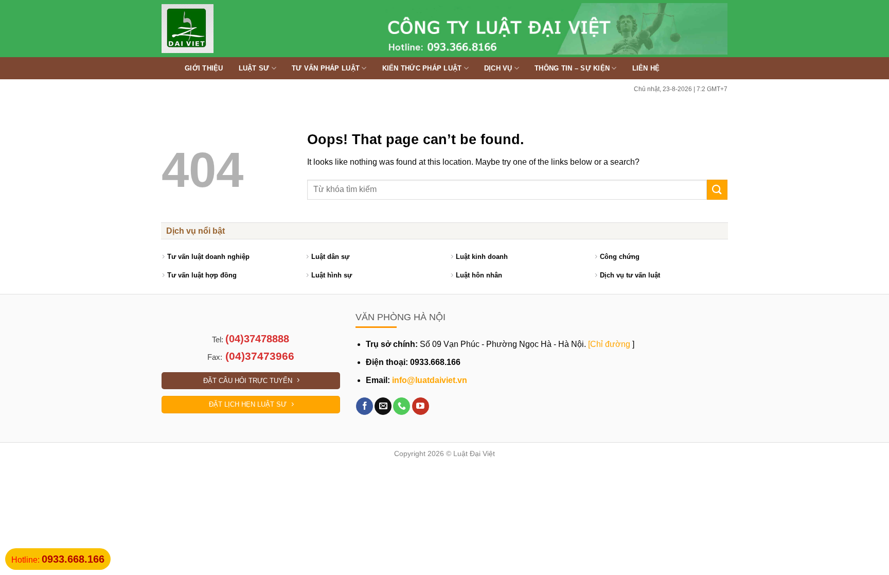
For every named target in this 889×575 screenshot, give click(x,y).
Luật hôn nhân (479, 275)
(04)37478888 (257, 338)
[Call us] (401, 406)
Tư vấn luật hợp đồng (202, 275)
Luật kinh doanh (482, 256)
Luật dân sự (330, 256)
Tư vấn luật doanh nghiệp (208, 256)
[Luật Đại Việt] (216, 28)
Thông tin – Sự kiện (572, 68)
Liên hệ (646, 68)
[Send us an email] (383, 406)
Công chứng (619, 256)
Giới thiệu (204, 68)
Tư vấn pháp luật (326, 68)
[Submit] (717, 190)
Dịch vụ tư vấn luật (630, 275)
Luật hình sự (331, 275)
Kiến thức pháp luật (422, 68)
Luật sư (254, 68)
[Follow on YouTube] (420, 406)
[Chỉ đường (609, 344)
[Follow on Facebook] (364, 406)
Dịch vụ (498, 68)
